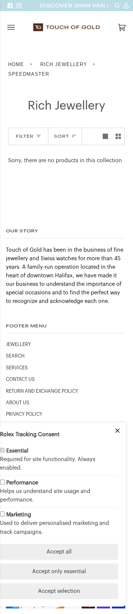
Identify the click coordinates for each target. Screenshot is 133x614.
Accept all (59, 552)
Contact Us (20, 379)
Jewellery (18, 344)
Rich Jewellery (63, 64)
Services (17, 368)
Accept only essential (59, 571)
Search (15, 356)
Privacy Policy (24, 414)
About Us (17, 403)
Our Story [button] (22, 230)
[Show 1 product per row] (105, 136)
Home (16, 64)
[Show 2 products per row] (118, 136)
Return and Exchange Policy (42, 391)
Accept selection (59, 591)
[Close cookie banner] (117, 431)
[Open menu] (18, 27)
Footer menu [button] (26, 325)
